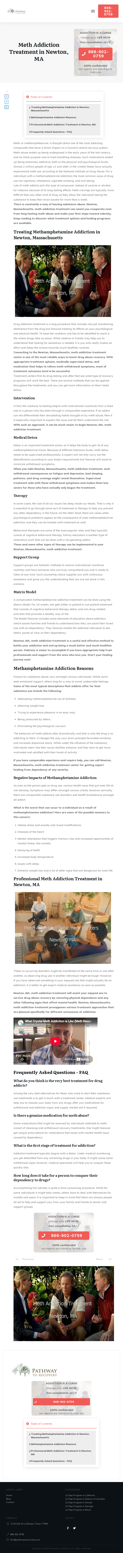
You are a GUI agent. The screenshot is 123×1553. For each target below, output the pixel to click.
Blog (8, 1498)
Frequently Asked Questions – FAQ (51, 131)
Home (9, 1495)
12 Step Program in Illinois (78, 1509)
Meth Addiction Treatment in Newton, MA (39, 51)
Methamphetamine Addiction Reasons (53, 117)
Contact (10, 1502)
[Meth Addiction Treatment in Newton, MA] (64, 1303)
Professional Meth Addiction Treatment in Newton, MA (63, 124)
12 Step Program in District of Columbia (85, 1499)
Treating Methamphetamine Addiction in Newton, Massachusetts (60, 109)
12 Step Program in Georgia (79, 1506)
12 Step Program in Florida (78, 1502)
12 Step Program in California (80, 1495)
